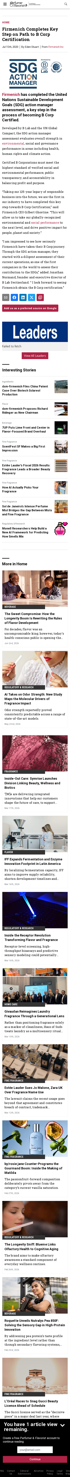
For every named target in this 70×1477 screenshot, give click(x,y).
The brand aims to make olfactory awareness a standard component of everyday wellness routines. (30, 1260)
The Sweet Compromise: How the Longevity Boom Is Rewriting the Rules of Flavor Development (33, 618)
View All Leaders (35, 356)
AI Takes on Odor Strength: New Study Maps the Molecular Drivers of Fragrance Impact (33, 699)
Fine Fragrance (9, 442)
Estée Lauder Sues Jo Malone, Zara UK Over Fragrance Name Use (33, 1090)
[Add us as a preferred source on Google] (40, 297)
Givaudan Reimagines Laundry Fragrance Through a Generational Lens (34, 1014)
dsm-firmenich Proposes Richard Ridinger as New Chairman (25, 410)
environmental (13, 143)
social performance (45, 222)
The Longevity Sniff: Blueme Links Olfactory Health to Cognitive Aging (31, 1246)
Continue (35, 1459)
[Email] (5, 297)
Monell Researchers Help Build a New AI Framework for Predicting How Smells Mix (25, 532)
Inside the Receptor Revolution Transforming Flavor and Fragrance (31, 937)
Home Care (10, 1004)
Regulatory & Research (13, 524)
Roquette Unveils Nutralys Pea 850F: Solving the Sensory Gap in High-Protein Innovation (34, 1325)
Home (6, 22)
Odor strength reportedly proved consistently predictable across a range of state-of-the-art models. (34, 714)
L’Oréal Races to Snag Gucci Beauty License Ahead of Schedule (31, 1403)
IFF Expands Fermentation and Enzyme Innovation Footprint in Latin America (33, 861)
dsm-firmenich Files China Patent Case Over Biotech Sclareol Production (25, 390)
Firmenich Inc (56, 46)
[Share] (14, 297)
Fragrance (11, 771)
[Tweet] (31, 297)
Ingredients (7, 381)
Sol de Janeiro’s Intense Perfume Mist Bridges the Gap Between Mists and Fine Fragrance (27, 510)
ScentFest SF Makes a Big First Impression (23, 448)
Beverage (7, 423)
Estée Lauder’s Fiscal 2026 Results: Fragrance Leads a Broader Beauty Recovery (26, 469)
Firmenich (11, 94)
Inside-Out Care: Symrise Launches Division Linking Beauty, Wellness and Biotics (32, 783)
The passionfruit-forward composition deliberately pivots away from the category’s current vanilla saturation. (32, 1183)
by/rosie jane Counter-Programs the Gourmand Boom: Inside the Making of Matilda (33, 1168)
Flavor (5, 404)
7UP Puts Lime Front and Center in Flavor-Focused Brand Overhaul (26, 429)
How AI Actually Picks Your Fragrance (20, 489)
